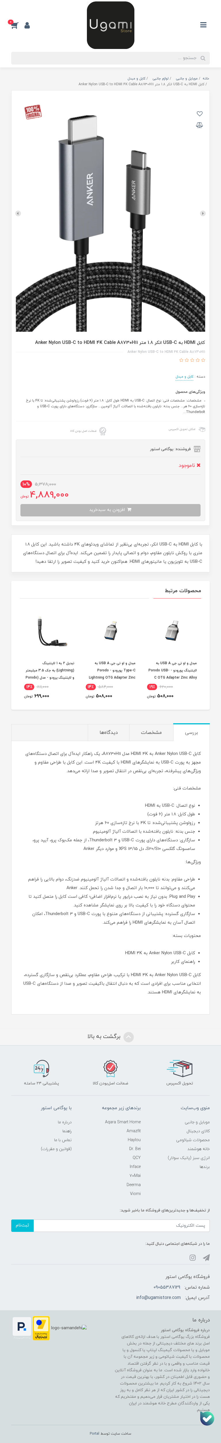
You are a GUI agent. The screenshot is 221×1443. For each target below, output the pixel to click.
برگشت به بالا (104, 1037)
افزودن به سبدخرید (107, 510)
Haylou (134, 1140)
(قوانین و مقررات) (56, 1149)
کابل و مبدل (184, 376)
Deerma (134, 1185)
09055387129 (166, 1287)
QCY (137, 1158)
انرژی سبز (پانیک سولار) (189, 1158)
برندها (205, 1167)
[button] (17, 25)
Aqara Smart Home (123, 1122)
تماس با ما (63, 1140)
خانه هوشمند (198, 1149)
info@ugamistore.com (158, 1298)
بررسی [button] (191, 732)
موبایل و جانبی (197, 1122)
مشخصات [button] (151, 732)
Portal (94, 1433)
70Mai (135, 1176)
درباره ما (65, 1122)
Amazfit (134, 1131)
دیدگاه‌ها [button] (109, 732)
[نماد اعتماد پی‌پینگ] (22, 1328)
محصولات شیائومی (193, 1140)
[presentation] (203, 213)
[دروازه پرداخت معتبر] (41, 1328)
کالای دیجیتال (198, 1131)
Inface (135, 1167)
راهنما (67, 1131)
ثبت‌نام (22, 1225)
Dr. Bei (135, 1149)
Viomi (135, 1194)
